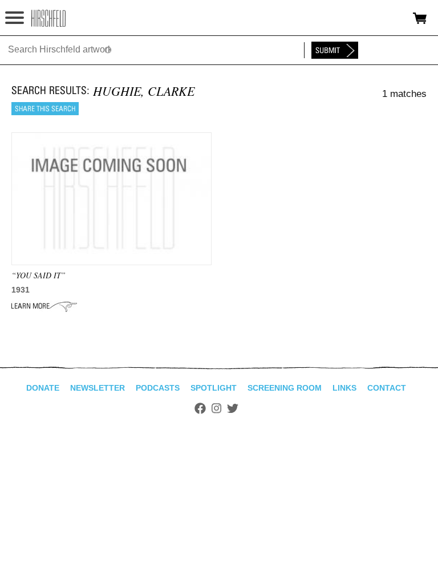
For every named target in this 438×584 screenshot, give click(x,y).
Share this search (45, 108)
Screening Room (285, 387)
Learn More (44, 306)
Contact (386, 387)
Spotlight (213, 387)
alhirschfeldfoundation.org (48, 18)
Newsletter (97, 387)
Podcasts (158, 387)
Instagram (216, 408)
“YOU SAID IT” (38, 275)
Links (344, 387)
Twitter (232, 408)
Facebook (200, 408)
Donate (42, 387)
